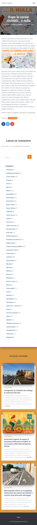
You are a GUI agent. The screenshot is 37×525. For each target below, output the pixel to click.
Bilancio (8, 190)
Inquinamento (10, 260)
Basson (8, 187)
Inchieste (9, 257)
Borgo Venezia (10, 208)
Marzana (8, 264)
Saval (8, 309)
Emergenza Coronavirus (13, 239)
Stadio (8, 316)
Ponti (7, 292)
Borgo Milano (10, 194)
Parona (8, 285)
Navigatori (9, 278)
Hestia (11, 521)
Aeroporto (9, 169)
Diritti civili (9, 232)
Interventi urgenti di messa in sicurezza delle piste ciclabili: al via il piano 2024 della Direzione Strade (17, 442)
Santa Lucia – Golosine (13, 306)
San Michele (9, 302)
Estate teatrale (10, 243)
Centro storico (10, 215)
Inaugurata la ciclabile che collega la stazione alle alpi (18, 391)
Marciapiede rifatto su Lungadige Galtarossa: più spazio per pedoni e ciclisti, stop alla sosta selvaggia (18, 493)
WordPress (24, 521)
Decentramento (10, 229)
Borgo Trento (10, 204)
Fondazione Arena (11, 250)
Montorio (9, 271)
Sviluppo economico (12, 323)
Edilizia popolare (11, 236)
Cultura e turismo (11, 225)
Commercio (9, 222)
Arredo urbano (10, 176)
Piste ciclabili (12, 118)
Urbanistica (9, 334)
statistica (9, 320)
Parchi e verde (10, 281)
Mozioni (8, 274)
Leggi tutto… (7, 406)
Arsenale (9, 180)
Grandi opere (10, 253)
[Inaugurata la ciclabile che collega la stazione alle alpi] (18, 373)
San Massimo (10, 299)
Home (18, 517)
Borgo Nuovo (10, 197)
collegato (10, 146)
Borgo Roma (10, 201)
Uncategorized (10, 330)
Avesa (8, 183)
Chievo (8, 218)
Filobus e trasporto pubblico (14, 246)
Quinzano (9, 295)
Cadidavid (9, 211)
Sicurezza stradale (12, 313)
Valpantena (9, 337)
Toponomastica (11, 327)
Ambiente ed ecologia (12, 173)
